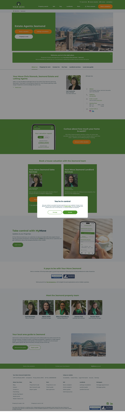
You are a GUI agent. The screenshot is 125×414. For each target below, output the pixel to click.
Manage (55, 212)
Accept (70, 212)
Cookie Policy (67, 206)
